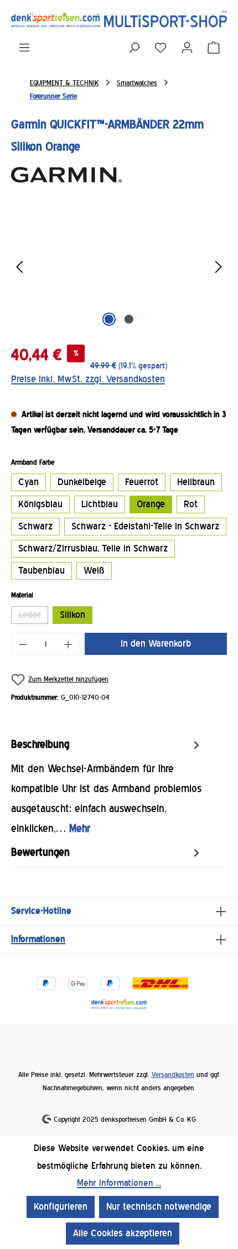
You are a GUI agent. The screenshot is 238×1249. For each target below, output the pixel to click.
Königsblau (40, 504)
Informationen (38, 939)
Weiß (94, 570)
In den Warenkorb (156, 643)
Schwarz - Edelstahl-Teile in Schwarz (145, 526)
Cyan (28, 482)
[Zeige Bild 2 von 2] (129, 319)
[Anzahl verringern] (22, 644)
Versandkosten (173, 1074)
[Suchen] (134, 48)
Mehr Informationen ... (119, 1183)
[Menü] (24, 48)
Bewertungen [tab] (40, 852)
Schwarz (35, 526)
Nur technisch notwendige (158, 1206)
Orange (151, 504)
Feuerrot (141, 482)
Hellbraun (196, 482)
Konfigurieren (60, 1206)
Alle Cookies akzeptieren (122, 1233)
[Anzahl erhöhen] (68, 644)
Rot (191, 504)
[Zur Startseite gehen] (119, 19)
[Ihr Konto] (187, 48)
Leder (33, 616)
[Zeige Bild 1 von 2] (109, 319)
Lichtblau (99, 504)
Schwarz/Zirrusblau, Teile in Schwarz (93, 548)
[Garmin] (119, 175)
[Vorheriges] (19, 267)
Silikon (72, 615)
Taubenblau (41, 570)
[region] (119, 267)
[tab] (116, 786)
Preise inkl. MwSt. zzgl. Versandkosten (88, 379)
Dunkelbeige (82, 482)
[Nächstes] (218, 267)
